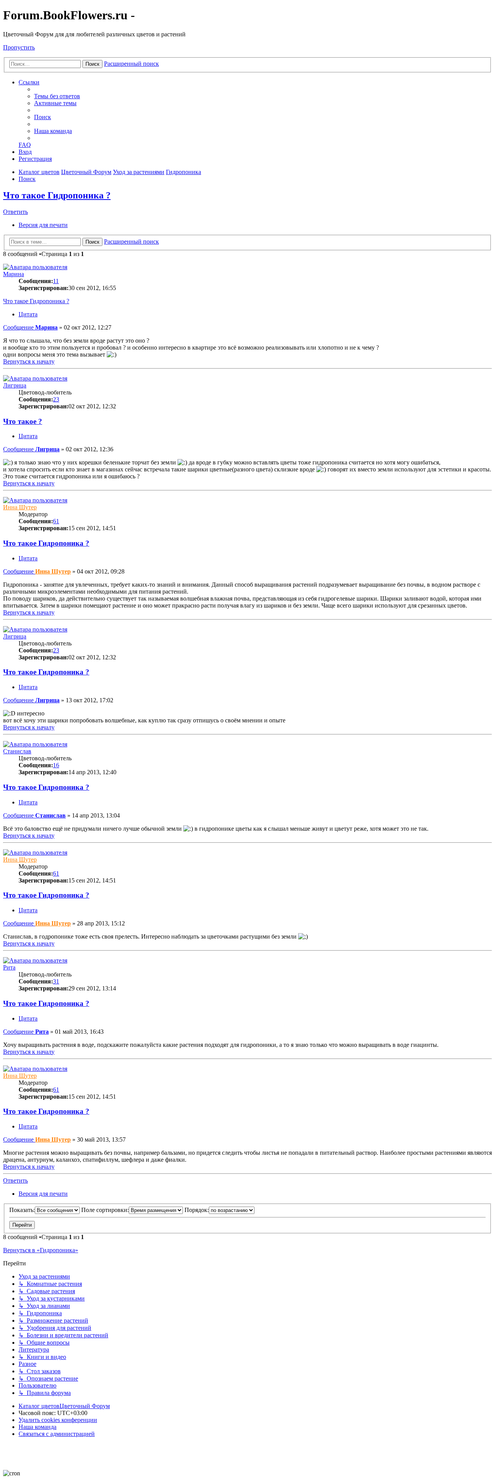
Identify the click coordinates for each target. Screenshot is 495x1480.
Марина (13, 274)
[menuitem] (57, 96)
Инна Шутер (20, 507)
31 (56, 981)
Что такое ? (22, 421)
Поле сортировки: (105, 1210)
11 (56, 281)
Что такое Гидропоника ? (57, 195)
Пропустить (19, 47)
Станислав (17, 751)
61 (56, 521)
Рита (9, 967)
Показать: (22, 1210)
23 (56, 399)
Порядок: (196, 1210)
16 (56, 765)
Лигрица (14, 385)
